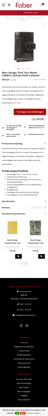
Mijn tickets (24, 387)
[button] (18, 68)
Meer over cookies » (33, 413)
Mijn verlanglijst (24, 391)
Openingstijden (24, 367)
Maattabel (40, 119)
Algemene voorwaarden (24, 347)
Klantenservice (24, 363)
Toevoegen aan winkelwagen (30, 112)
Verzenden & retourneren (24, 359)
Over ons (24, 343)
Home (8, 18)
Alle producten (24, 400)
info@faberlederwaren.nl (25, 315)
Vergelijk (24, 395)
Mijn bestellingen (24, 383)
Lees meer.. (16, 103)
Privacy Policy (24, 351)
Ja (17, 413)
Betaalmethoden (24, 355)
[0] (41, 5)
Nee (22, 413)
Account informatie (24, 379)
